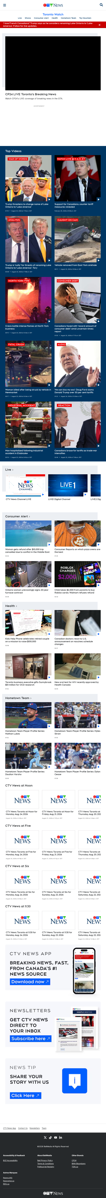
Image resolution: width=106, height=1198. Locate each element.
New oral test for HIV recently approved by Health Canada (77, 683)
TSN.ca (75, 1167)
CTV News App (9, 1128)
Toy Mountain (85, 18)
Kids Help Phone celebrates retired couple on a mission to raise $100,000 (27, 640)
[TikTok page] (50, 1137)
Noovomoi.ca (8, 1181)
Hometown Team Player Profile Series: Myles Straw (77, 732)
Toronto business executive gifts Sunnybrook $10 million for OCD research (28, 683)
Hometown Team (68, 18)
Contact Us (23, 1128)
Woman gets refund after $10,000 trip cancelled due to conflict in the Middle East (27, 550)
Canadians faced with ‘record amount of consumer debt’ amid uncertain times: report (75, 329)
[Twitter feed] (45, 1137)
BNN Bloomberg (78, 1163)
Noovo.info (7, 1178)
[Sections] (4, 5)
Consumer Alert (41, 18)
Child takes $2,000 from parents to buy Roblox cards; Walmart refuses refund (75, 591)
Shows (28, 18)
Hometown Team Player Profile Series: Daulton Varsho (25, 773)
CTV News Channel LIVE (18, 499)
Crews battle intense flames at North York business (27, 327)
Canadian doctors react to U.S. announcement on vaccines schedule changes (74, 641)
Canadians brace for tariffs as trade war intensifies (76, 452)
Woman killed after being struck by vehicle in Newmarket (28, 391)
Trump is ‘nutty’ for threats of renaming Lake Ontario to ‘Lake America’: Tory (28, 266)
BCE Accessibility (10, 1160)
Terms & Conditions (45, 1163)
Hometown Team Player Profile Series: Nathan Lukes (25, 732)
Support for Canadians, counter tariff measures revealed (74, 205)
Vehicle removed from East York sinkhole (76, 265)
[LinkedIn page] (60, 1137)
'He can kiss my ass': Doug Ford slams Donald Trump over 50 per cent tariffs (74, 391)
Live (20, 18)
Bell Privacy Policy (45, 1160)
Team (44, 1128)
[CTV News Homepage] (53, 5)
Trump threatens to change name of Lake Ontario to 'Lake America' (26, 205)
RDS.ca (6, 1184)
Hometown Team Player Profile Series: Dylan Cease (77, 773)
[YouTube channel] (55, 1137)
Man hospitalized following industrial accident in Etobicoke (24, 452)
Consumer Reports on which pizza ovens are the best (77, 550)
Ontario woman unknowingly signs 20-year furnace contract (26, 591)
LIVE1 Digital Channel (59, 499)
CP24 (74, 1160)
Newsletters (35, 1128)
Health (55, 18)
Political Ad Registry (45, 1167)
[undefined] (22, 804)
